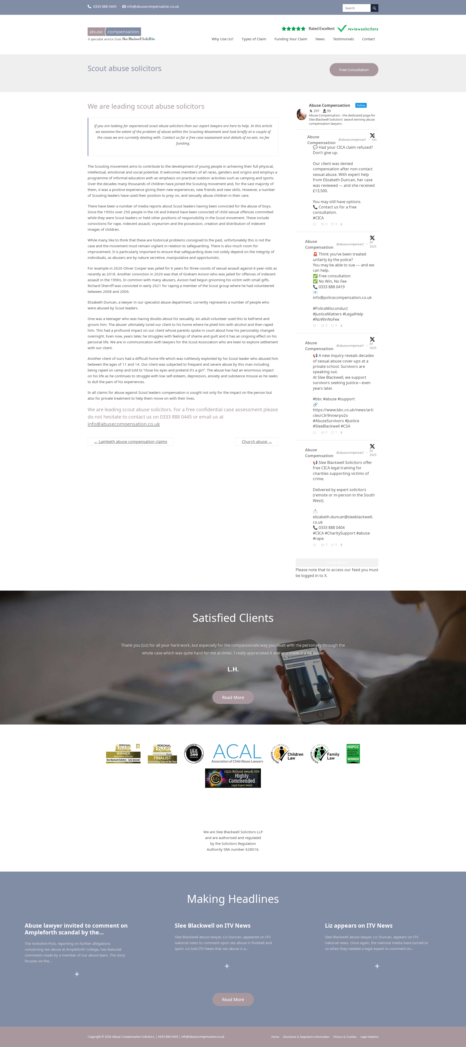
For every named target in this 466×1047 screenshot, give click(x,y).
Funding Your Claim (291, 38)
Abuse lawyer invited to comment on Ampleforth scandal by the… (76, 929)
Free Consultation (354, 69)
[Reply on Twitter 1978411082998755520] (316, 224)
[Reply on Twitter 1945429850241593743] (316, 433)
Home (275, 1036)
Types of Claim (254, 38)
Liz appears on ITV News (358, 925)
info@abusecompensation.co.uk (153, 6)
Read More (233, 697)
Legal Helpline (369, 1036)
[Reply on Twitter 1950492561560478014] (316, 326)
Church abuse (257, 441)
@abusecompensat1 (352, 140)
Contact (368, 38)
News (320, 38)
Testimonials (343, 38)
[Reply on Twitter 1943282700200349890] (316, 545)
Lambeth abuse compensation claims (130, 441)
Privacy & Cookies (345, 1036)
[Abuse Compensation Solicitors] (114, 33)
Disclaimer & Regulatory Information (306, 1036)
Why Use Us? (222, 38)
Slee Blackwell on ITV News (212, 925)
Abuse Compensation (321, 139)
